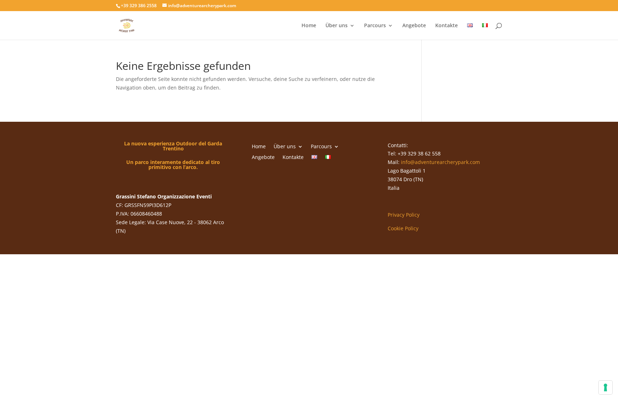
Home (308, 26)
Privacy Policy (404, 214)
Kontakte (446, 26)
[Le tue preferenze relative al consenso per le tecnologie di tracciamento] (605, 387)
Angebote (414, 26)
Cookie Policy (403, 228)
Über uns (336, 26)
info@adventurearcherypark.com (440, 162)
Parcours (375, 26)
